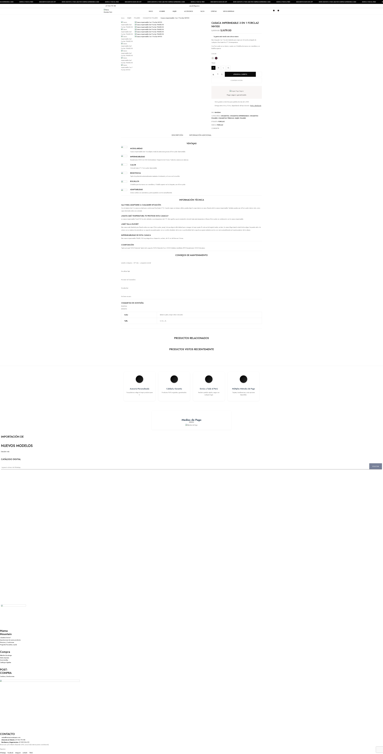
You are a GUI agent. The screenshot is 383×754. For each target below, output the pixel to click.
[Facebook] (222, 128)
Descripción (177, 135)
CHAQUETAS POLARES (150, 18)
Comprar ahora (236, 80)
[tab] (177, 136)
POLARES (137, 18)
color (213, 54)
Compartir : (215, 128)
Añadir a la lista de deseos (259, 74)
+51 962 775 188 (110, 6)
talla (213, 63)
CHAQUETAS (225, 116)
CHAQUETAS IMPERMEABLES (239, 116)
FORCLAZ (221, 122)
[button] (277, 11)
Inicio (122, 18)
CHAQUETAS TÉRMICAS (226, 118)
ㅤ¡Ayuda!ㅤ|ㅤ (191, 6)
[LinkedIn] (225, 128)
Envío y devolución (255, 106)
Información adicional (200, 135)
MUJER (129, 18)
